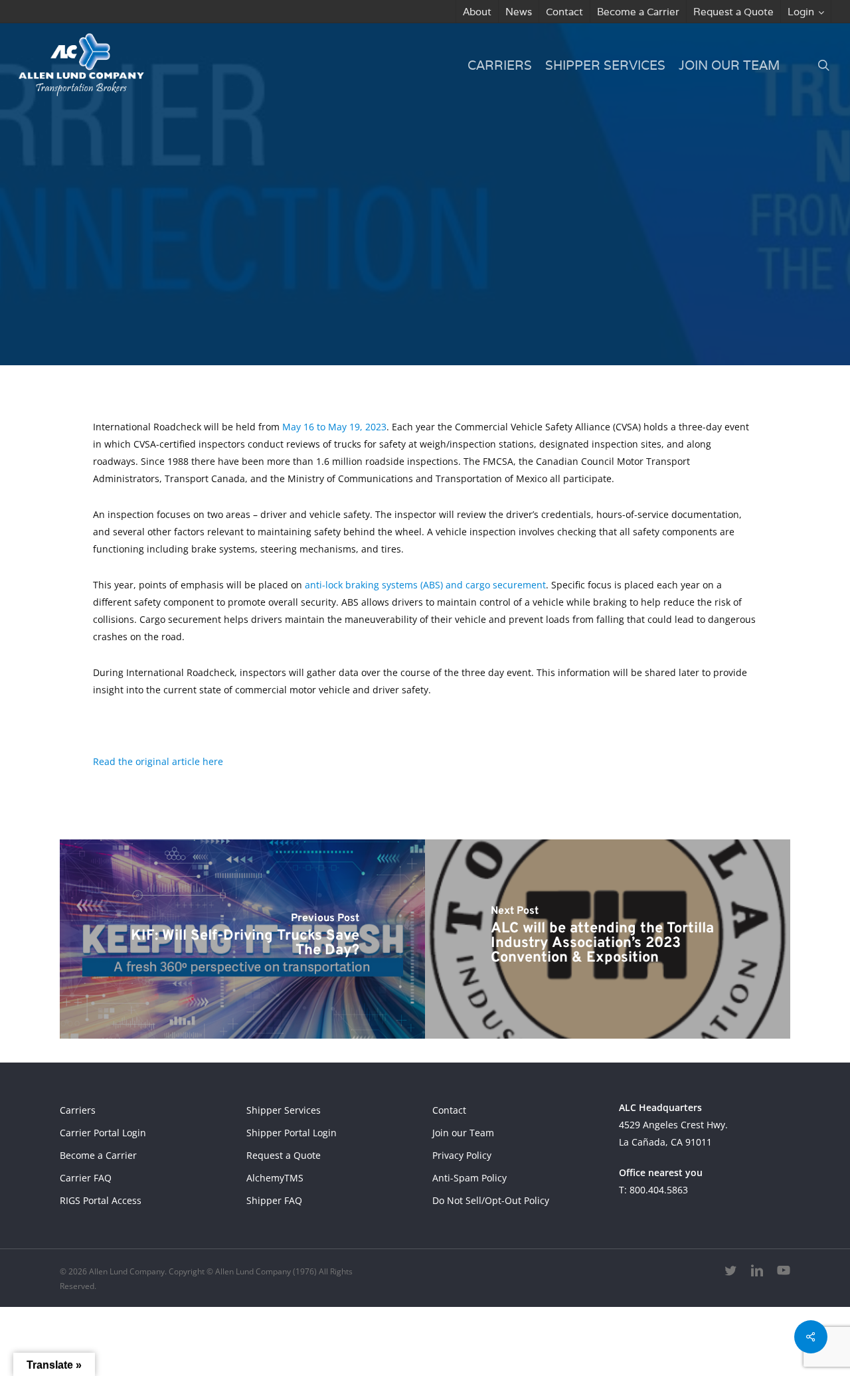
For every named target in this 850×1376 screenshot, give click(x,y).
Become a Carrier (98, 1155)
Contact (449, 1110)
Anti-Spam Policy (469, 1177)
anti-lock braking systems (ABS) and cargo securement (425, 584)
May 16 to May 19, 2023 (334, 426)
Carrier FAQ (86, 1177)
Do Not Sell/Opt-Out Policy (490, 1200)
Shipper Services (283, 1110)
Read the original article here (158, 761)
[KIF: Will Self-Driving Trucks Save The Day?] (242, 939)
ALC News (502, 322)
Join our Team (463, 1132)
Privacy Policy (461, 1155)
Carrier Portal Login (103, 1132)
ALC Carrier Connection (388, 322)
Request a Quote (283, 1155)
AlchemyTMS (274, 1177)
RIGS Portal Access (100, 1200)
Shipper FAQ (274, 1200)
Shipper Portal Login (291, 1132)
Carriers (78, 1110)
